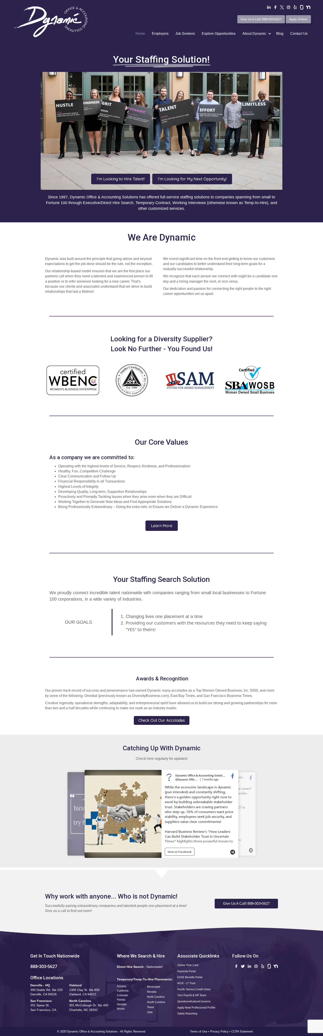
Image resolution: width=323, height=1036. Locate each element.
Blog (279, 33)
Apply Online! (298, 19)
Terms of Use (198, 1031)
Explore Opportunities (219, 33)
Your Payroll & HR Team (191, 995)
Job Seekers (185, 33)
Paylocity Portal (186, 971)
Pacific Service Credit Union (194, 989)
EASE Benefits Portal (189, 977)
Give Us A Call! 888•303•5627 (261, 19)
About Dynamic (254, 33)
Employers (160, 33)
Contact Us (299, 33)
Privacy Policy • (220, 1031)
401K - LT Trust (186, 983)
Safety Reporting (187, 1013)
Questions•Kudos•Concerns (193, 1001)
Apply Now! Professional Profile (196, 1007)
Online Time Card (187, 965)
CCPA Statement (242, 1031)
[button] (246, 903)
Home (140, 33)
